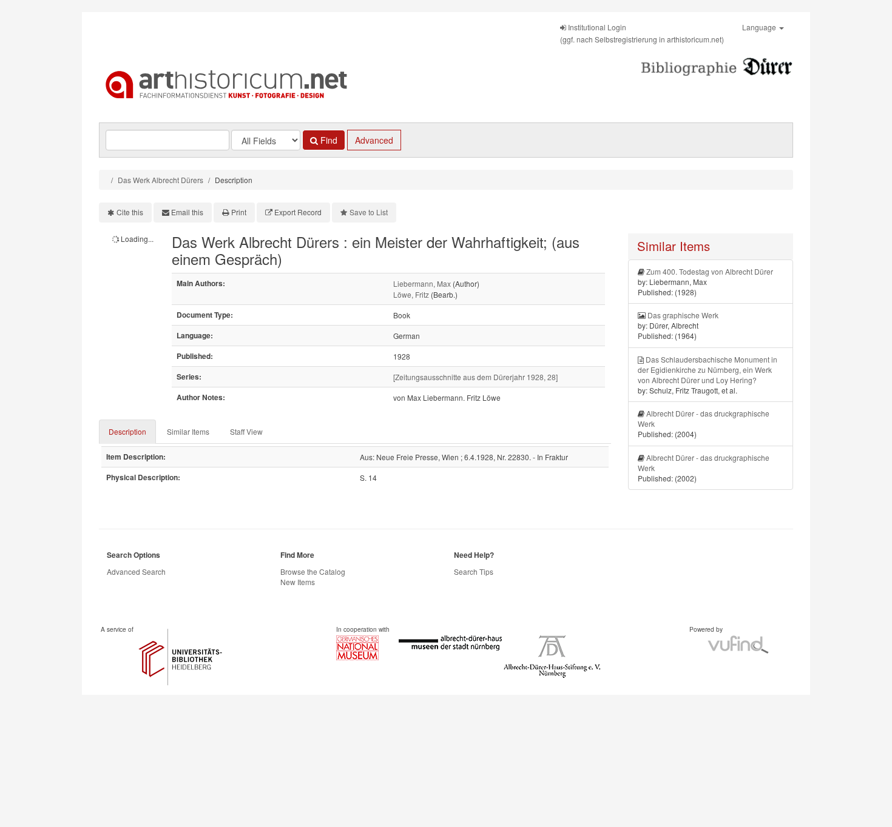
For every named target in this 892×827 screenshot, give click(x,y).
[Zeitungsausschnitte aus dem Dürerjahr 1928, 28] (475, 377)
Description (127, 431)
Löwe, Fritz (411, 294)
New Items (297, 582)
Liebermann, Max (422, 283)
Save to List (369, 212)
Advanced (374, 140)
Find (327, 140)
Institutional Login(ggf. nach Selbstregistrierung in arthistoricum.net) (642, 33)
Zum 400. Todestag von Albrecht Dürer (709, 271)
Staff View (246, 431)
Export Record (298, 212)
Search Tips (473, 571)
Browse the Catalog (312, 571)
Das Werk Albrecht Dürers (160, 180)
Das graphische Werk (682, 315)
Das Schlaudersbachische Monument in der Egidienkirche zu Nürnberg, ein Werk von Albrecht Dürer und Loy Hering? (707, 369)
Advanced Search (136, 571)
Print (238, 212)
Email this (187, 212)
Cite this (130, 212)
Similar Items (188, 431)
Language (760, 27)
